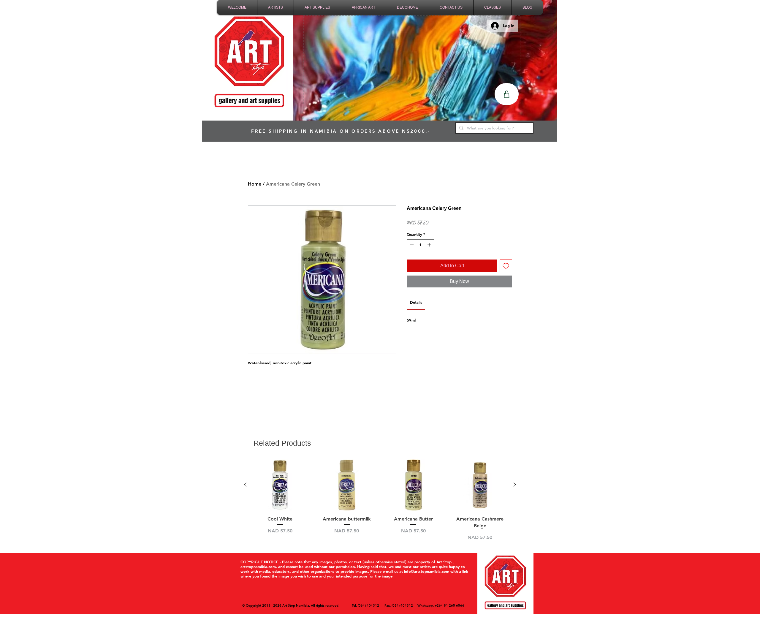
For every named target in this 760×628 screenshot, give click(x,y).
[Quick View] (280, 485)
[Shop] (507, 94)
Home (254, 184)
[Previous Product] (245, 484)
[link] (416, 302)
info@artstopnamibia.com (426, 571)
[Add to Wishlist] (506, 266)
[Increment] (429, 245)
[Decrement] (411, 245)
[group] (380, 499)
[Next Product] (514, 484)
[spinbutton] (420, 245)
